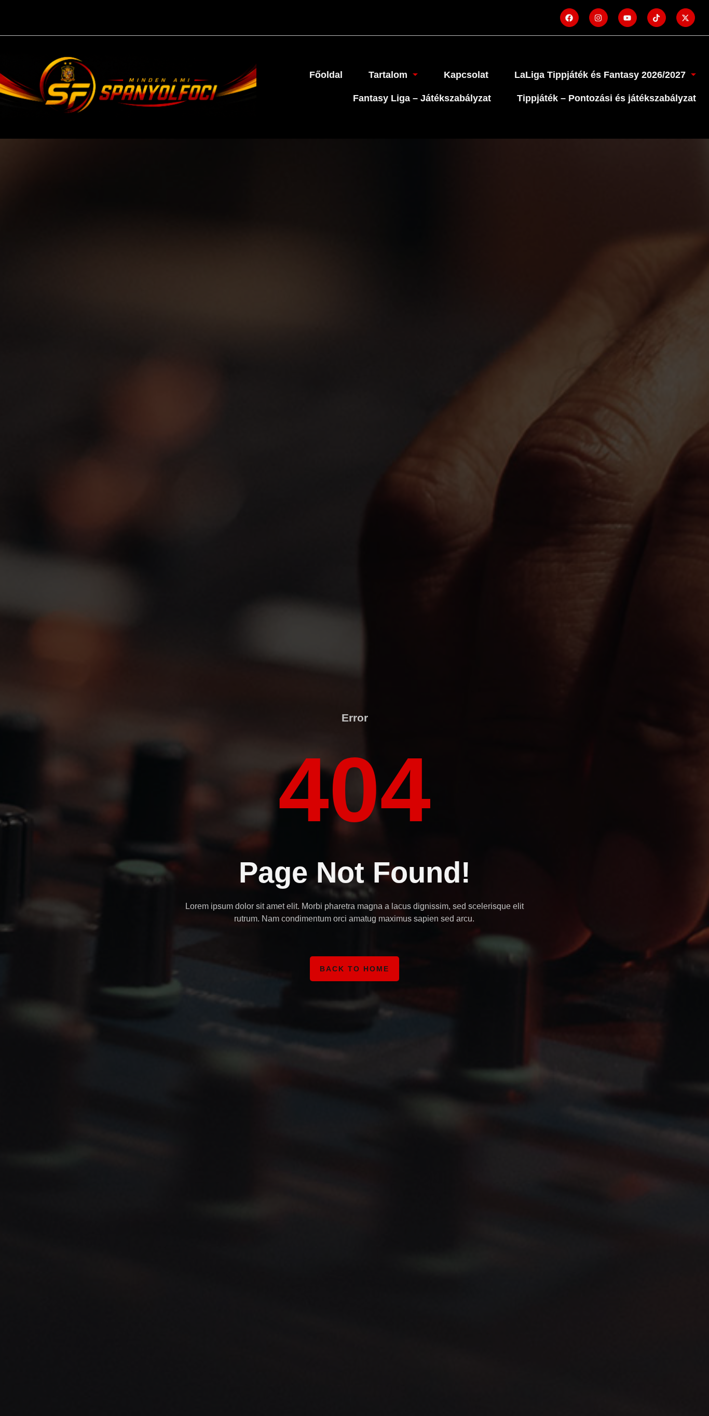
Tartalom (388, 75)
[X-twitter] (685, 17)
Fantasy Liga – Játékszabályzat (422, 98)
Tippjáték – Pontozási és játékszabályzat (606, 98)
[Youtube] (627, 17)
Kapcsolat (466, 75)
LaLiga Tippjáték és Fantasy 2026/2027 (600, 75)
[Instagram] (598, 17)
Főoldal (326, 75)
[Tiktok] (656, 17)
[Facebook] (569, 17)
